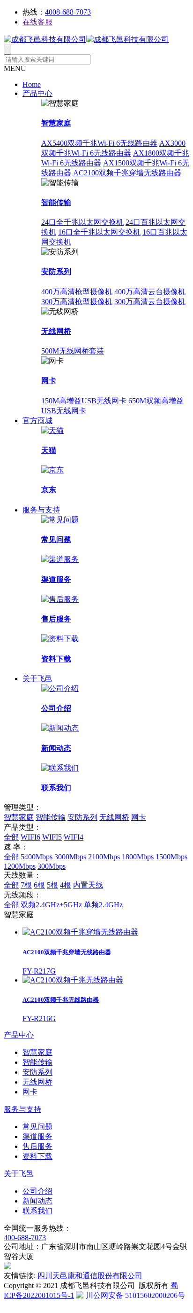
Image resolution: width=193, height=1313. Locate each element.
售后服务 (56, 619)
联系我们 (56, 788)
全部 (11, 837)
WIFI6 (30, 837)
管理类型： (22, 807)
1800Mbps (138, 857)
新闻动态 (56, 748)
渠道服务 (56, 579)
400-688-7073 (25, 1238)
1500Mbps (171, 857)
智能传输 (56, 202)
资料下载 (56, 659)
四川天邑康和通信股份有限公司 (89, 1276)
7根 (26, 885)
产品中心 (37, 93)
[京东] (52, 470)
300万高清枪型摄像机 (76, 302)
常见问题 (56, 539)
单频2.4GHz (103, 905)
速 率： (16, 847)
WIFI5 (52, 837)
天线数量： (22, 875)
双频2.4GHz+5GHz (51, 905)
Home (31, 84)
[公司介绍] (60, 688)
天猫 (48, 450)
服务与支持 (41, 510)
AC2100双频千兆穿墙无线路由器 (127, 173)
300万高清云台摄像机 (150, 302)
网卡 (48, 381)
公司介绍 (56, 708)
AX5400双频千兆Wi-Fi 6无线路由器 (99, 143)
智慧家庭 (56, 123)
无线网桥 (56, 331)
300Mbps (51, 866)
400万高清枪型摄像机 (76, 292)
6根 (39, 885)
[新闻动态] (60, 728)
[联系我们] (60, 768)
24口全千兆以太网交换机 (82, 222)
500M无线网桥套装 (72, 351)
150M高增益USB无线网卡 (83, 401)
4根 (65, 885)
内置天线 (88, 885)
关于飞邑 (37, 679)
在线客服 (37, 22)
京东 (48, 490)
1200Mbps (20, 866)
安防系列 (56, 271)
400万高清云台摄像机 (150, 292)
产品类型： (22, 827)
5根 (52, 885)
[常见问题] (60, 520)
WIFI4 (73, 837)
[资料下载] (60, 639)
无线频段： (22, 895)
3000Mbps (70, 857)
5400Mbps (36, 857)
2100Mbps (104, 857)
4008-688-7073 (68, 12)
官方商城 (37, 421)
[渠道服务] (60, 559)
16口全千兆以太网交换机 (99, 232)
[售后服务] (60, 599)
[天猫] (52, 430)
